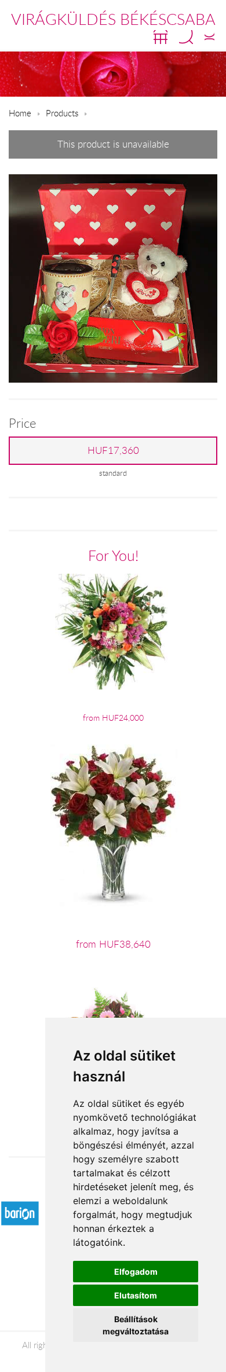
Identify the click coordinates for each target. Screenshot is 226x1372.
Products (62, 113)
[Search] (186, 37)
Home (20, 113)
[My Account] (209, 37)
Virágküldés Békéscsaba (113, 19)
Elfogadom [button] (136, 1271)
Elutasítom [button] (135, 1295)
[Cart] (160, 37)
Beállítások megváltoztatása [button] (136, 1325)
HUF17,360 (113, 450)
